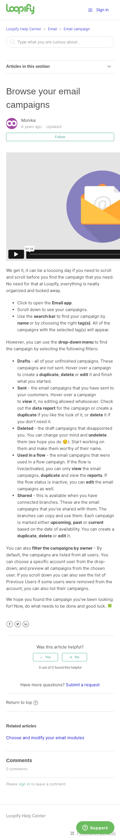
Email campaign (77, 29)
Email (52, 29)
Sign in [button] (102, 9)
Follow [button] (60, 137)
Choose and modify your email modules (45, 737)
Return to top (19, 702)
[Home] (20, 12)
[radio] (45, 657)
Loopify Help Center (23, 29)
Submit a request (83, 684)
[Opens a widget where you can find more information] (95, 828)
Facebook (9, 624)
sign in (24, 784)
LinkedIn (25, 624)
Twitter (17, 624)
